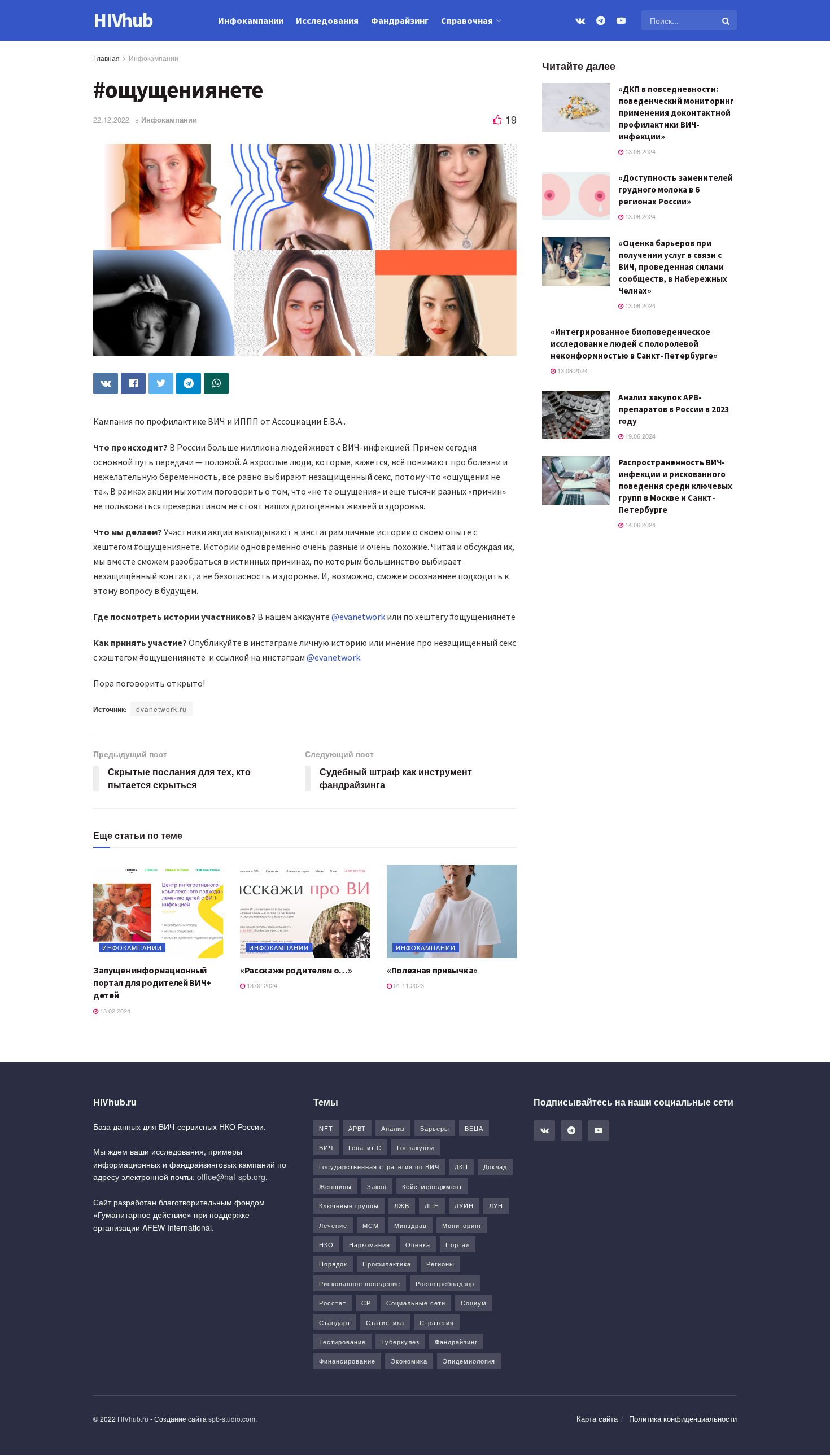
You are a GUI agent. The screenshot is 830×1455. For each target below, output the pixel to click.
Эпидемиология (469, 1360)
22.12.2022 (111, 119)
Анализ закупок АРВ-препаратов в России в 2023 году (673, 409)
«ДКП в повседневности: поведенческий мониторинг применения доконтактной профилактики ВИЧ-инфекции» (676, 113)
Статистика (385, 1322)
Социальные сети (415, 1302)
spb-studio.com (231, 1418)
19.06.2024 (639, 435)
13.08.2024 (639, 151)
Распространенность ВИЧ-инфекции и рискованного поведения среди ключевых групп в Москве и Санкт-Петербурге (675, 486)
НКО (326, 1244)
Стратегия (437, 1322)
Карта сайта (597, 1418)
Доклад (495, 1166)
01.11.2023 (408, 985)
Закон (377, 1186)
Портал (457, 1244)
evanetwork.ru (161, 709)
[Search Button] (727, 20)
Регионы (440, 1263)
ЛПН (432, 1205)
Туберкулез (400, 1341)
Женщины (335, 1186)
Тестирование (342, 1341)
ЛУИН (464, 1205)
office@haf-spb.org (231, 1176)
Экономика (409, 1360)
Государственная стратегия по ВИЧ (379, 1166)
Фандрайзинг (400, 20)
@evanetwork (358, 616)
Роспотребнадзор (445, 1283)
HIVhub (123, 20)
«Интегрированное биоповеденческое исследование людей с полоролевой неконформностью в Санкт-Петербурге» (634, 343)
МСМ (370, 1225)
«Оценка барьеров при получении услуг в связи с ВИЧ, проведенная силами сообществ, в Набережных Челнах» (672, 267)
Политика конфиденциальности (683, 1418)
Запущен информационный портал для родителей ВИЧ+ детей (152, 982)
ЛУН (496, 1205)
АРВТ (357, 1128)
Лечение (333, 1225)
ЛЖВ (401, 1205)
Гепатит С (365, 1147)
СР (366, 1302)
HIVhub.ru (132, 1418)
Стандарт (335, 1322)
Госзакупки (415, 1147)
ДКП (461, 1166)
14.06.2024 (639, 524)
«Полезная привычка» (432, 970)
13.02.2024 (114, 1010)
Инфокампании (250, 20)
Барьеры (434, 1128)
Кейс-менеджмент (432, 1186)
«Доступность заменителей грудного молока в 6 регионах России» (675, 189)
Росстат (332, 1302)
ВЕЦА (474, 1128)
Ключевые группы (349, 1205)
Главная (106, 58)
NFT (326, 1128)
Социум (474, 1302)
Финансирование (347, 1360)
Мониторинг (462, 1225)
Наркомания (369, 1244)
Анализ (393, 1128)
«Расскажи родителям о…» (296, 970)
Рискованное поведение (359, 1283)
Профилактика (386, 1263)
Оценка (417, 1244)
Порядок (333, 1263)
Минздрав (410, 1225)
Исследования (327, 20)
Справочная (467, 20)
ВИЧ (326, 1147)
